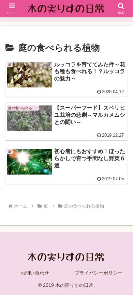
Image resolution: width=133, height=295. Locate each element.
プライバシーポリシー (98, 273)
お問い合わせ (34, 273)
